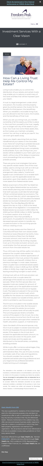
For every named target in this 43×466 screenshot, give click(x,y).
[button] (34, 24)
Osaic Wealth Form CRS (10, 407)
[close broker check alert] (40, 2)
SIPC (8, 439)
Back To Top (34, 458)
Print (7, 54)
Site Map (5, 452)
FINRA (4, 439)
